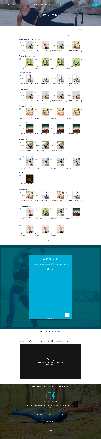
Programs (40, 4)
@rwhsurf (60, 425)
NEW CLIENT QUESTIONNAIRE (44, 414)
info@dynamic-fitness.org (50, 421)
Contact (65, 4)
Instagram (56, 331)
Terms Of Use (47, 417)
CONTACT (96, 4)
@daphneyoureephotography (49, 425)
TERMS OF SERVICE (59, 414)
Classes (46, 4)
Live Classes (54, 405)
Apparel (51, 4)
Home (35, 4)
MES (52, 422)
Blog (60, 4)
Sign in (96, 1)
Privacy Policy (53, 417)
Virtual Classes (43, 405)
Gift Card (62, 405)
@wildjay (56, 425)
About (56, 4)
